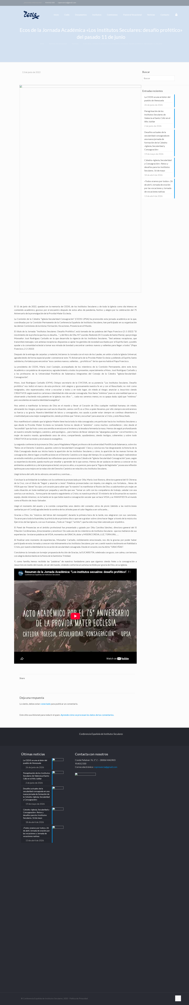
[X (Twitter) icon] (166, 2)
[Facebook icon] (163, 2)
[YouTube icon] (170, 2)
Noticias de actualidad (58, 44)
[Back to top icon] (178, 998)
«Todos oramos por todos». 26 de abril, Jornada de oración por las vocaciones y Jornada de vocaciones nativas (158, 186)
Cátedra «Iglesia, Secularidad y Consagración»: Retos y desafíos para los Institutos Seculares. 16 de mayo (158, 165)
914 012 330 (50, 3)
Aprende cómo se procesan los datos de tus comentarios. (87, 715)
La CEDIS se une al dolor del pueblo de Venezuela (157, 99)
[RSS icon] (176, 2)
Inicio (42, 44)
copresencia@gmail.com (67, 3)
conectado (45, 703)
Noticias (75, 44)
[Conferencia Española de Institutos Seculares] (32, 14)
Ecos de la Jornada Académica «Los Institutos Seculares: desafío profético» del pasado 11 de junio (122, 44)
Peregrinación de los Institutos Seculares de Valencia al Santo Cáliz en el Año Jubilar (157, 116)
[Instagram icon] (173, 2)
